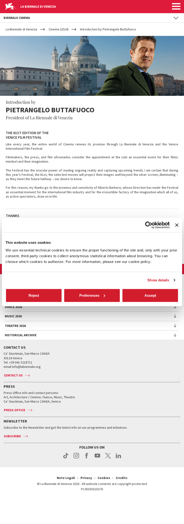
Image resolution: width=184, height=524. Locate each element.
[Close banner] (176, 225)
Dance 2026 (13, 307)
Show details (158, 280)
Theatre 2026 (15, 326)
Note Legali (66, 478)
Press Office (14, 410)
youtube (97, 458)
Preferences (89, 295)
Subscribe (12, 436)
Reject (34, 295)
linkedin (118, 458)
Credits (121, 478)
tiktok (66, 458)
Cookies (104, 478)
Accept (150, 295)
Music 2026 (13, 316)
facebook (87, 458)
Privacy (86, 478)
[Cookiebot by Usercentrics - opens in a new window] (149, 225)
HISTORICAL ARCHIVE (20, 335)
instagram (76, 458)
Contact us (13, 375)
